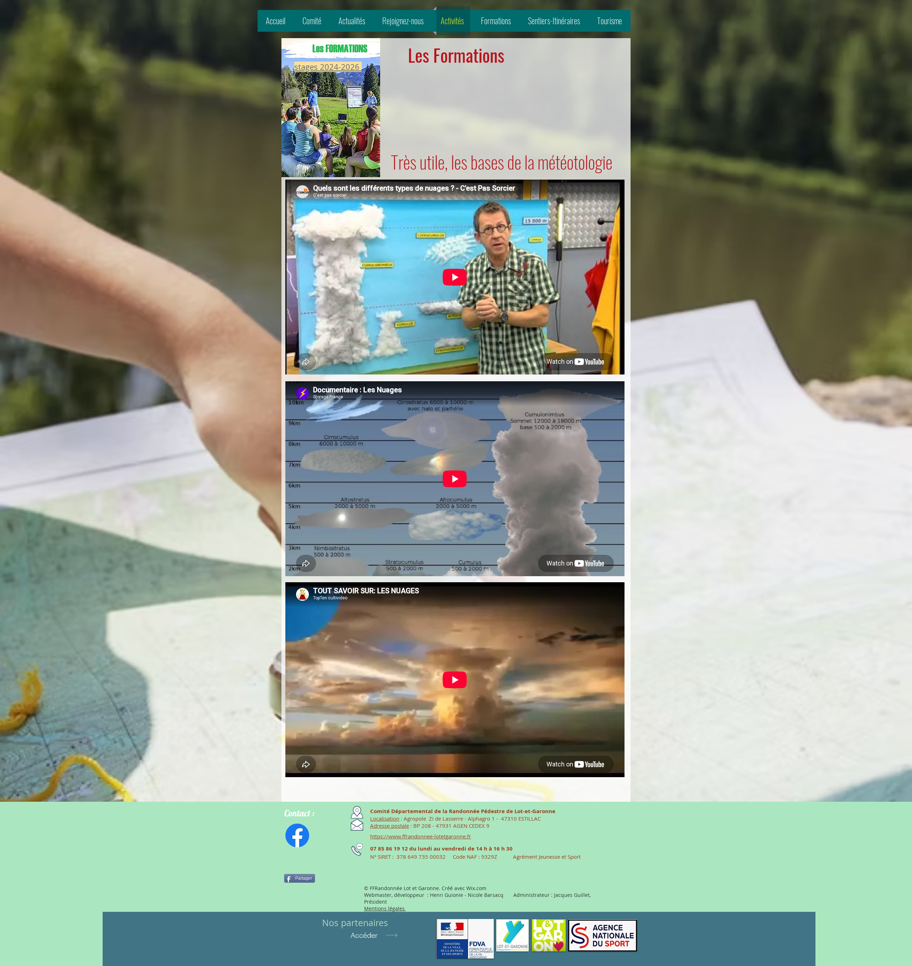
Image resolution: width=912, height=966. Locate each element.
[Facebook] (297, 835)
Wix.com (476, 888)
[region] (330, 106)
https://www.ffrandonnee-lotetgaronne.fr (420, 836)
